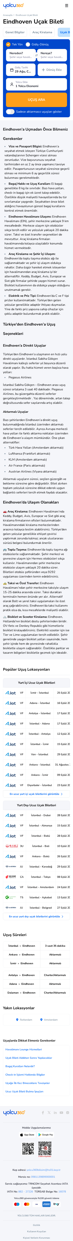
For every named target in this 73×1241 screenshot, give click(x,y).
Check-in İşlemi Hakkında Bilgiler (25, 1074)
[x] (49, 1112)
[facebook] (42, 1112)
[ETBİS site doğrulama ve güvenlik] (44, 1149)
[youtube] (61, 1112)
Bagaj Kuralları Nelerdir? (20, 1066)
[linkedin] (55, 1112)
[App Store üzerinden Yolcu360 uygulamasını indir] (27, 1135)
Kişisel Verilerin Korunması (36, 1237)
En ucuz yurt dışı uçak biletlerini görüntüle (35, 916)
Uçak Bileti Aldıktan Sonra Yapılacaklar (28, 1058)
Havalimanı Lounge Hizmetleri (23, 1049)
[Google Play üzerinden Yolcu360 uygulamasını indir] (45, 1135)
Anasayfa (7, 15)
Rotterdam (25, 1020)
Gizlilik (36, 1225)
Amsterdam (50, 1020)
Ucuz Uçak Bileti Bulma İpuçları (24, 1091)
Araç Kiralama (42, 32)
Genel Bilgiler (15, 32)
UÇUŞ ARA (36, 99)
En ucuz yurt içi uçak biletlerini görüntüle (35, 794)
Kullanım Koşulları (36, 1231)
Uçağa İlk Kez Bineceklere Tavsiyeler (27, 1083)
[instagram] (67, 1112)
